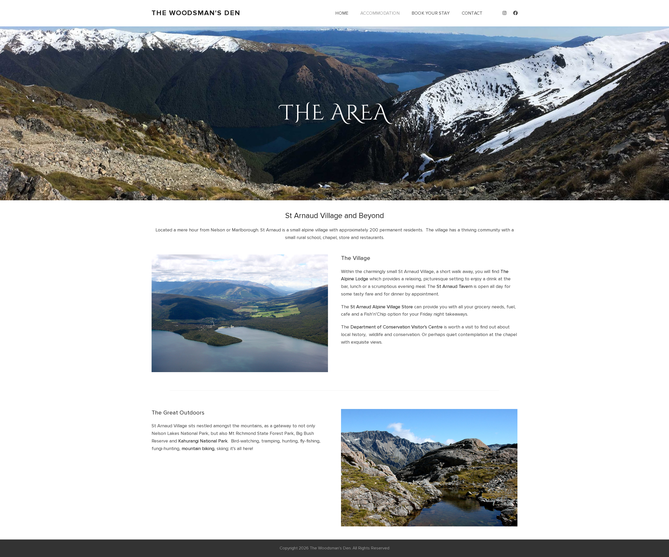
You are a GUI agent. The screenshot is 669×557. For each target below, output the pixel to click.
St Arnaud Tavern (454, 286)
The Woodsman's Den (196, 13)
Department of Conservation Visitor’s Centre (396, 327)
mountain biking (198, 448)
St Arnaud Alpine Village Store (381, 307)
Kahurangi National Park (203, 441)
